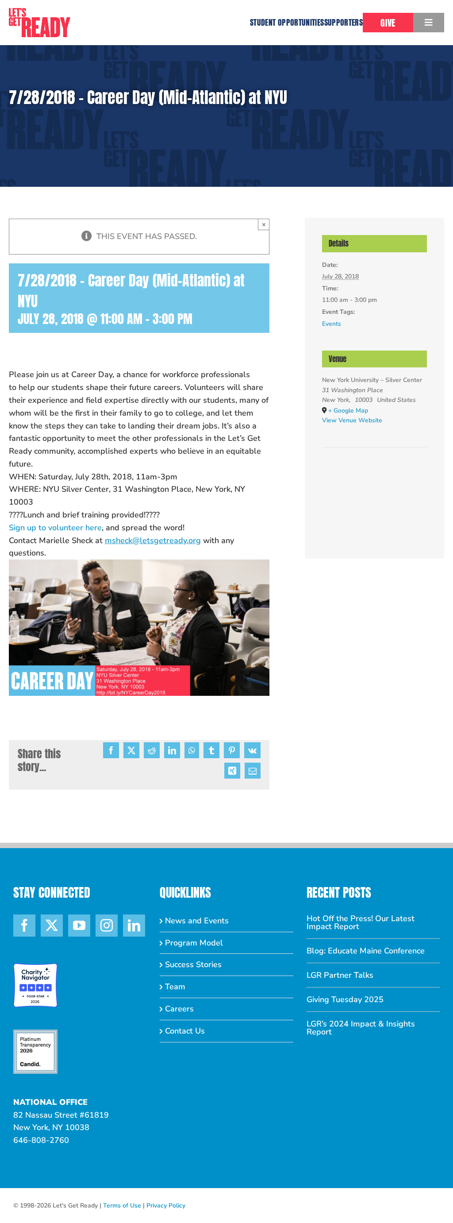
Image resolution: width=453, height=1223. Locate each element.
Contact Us (185, 1031)
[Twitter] (52, 925)
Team (175, 986)
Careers (179, 1008)
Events (331, 324)
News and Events (197, 920)
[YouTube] (79, 925)
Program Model (194, 943)
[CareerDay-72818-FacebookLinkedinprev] (139, 563)
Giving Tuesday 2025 (345, 999)
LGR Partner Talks (340, 975)
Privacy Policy (165, 1205)
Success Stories (193, 964)
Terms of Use (122, 1205)
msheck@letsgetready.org (153, 540)
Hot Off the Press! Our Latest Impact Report (361, 922)
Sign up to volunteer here (55, 527)
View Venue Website (352, 420)
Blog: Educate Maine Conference (366, 951)
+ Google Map (348, 410)
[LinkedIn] (134, 925)
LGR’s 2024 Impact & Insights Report (361, 1028)
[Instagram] (107, 925)
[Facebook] (24, 925)
